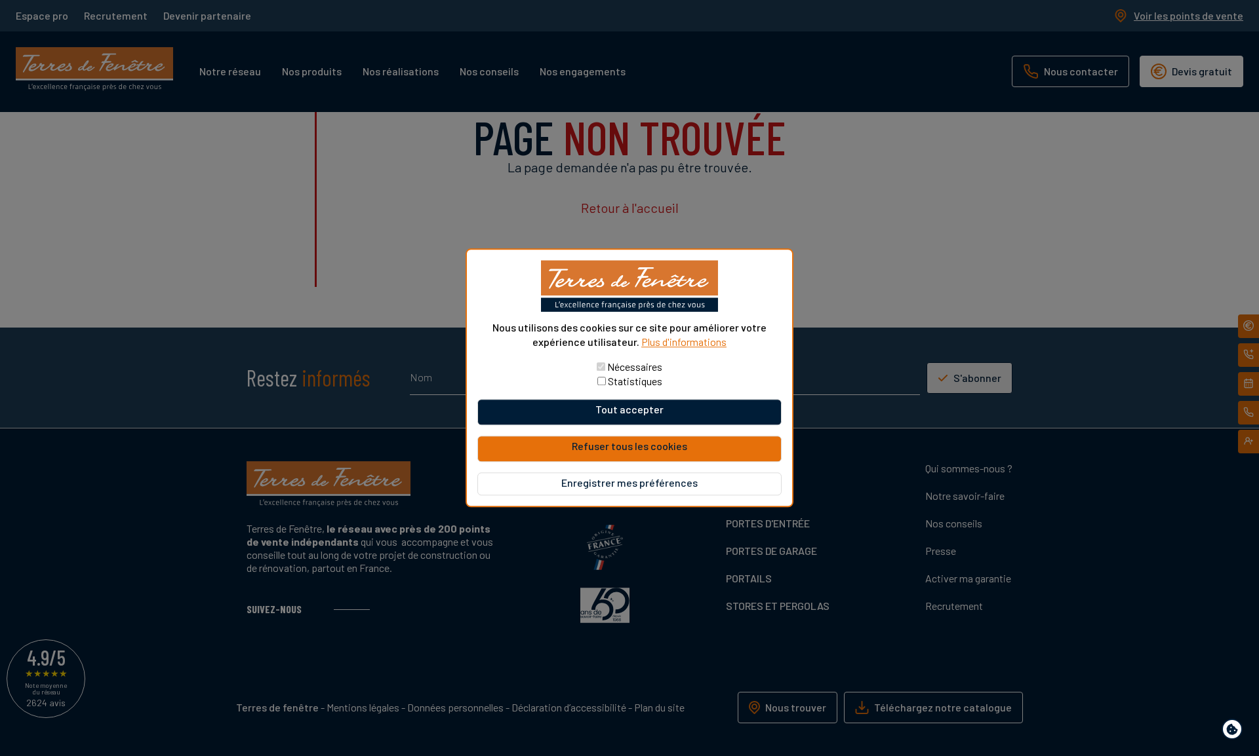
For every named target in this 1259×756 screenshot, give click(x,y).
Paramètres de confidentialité (1235, 731)
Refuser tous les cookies (629, 446)
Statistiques (635, 381)
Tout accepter (629, 410)
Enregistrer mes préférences (629, 483)
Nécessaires (634, 367)
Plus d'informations (684, 341)
